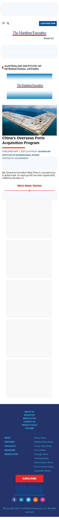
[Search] (8, 24)
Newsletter (29, 418)
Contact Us (29, 421)
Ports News (40, 450)
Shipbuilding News (43, 441)
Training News (41, 458)
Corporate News (42, 470)
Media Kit (49, 38)
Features (10, 441)
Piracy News (40, 437)
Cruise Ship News (43, 446)
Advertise (29, 415)
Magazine (10, 450)
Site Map (29, 428)
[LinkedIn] (21, 499)
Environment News (44, 466)
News (8, 437)
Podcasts (10, 446)
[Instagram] (42, 499)
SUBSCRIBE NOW (48, 23)
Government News (43, 462)
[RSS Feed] (35, 499)
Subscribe (29, 478)
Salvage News (41, 454)
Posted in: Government (15, 158)
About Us (29, 412)
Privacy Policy (29, 425)
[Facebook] (14, 499)
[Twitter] (28, 499)
